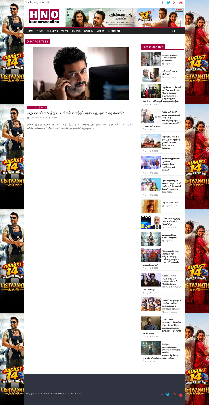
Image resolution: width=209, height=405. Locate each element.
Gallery (88, 31)
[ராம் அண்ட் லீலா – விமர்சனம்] (151, 69)
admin (54, 117)
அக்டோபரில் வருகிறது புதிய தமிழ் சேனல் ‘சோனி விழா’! (171, 221)
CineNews (52, 31)
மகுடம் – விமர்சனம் (170, 202)
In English (114, 31)
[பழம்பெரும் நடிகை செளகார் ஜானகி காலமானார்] (151, 53)
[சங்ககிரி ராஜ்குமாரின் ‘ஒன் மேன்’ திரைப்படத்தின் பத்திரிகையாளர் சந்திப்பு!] (151, 157)
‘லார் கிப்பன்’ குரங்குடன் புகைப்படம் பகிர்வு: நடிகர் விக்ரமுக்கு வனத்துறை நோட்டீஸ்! (172, 304)
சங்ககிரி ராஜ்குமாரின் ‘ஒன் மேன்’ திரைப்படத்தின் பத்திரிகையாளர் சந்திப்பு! (171, 164)
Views (64, 31)
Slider (43, 107)
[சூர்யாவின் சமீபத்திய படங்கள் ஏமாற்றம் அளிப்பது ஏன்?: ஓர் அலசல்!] (81, 48)
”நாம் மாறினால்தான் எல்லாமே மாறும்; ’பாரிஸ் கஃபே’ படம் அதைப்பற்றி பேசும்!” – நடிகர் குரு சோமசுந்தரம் (171, 186)
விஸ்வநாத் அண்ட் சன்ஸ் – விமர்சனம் (169, 236)
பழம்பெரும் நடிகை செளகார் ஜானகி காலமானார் (169, 58)
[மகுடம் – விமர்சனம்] (151, 201)
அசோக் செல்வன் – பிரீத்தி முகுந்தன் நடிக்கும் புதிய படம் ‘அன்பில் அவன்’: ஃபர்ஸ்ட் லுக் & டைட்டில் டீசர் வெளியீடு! (162, 282)
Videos (100, 31)
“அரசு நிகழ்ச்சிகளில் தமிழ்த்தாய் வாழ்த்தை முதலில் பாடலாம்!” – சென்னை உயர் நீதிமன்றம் (171, 142)
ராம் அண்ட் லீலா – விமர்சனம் (169, 72)
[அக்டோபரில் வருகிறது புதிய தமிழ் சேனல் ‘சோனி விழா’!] (151, 217)
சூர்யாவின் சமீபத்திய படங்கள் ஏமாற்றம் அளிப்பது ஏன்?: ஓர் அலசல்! (75, 112)
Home (30, 31)
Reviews (75, 31)
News (40, 31)
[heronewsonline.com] (43, 10)
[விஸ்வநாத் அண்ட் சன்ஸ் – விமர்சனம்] (151, 233)
